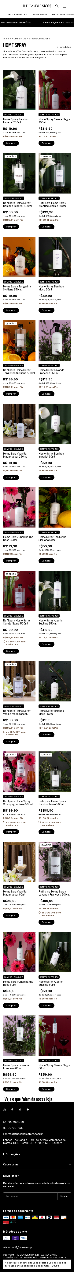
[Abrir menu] (9, 6)
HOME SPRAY (40, 14)
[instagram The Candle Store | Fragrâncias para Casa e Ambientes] (4, 1109)
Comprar (11, 651)
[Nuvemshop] (17, 1248)
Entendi (55, 1265)
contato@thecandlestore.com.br (23, 1133)
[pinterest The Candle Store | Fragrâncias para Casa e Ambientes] (27, 1109)
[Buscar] (57, 6)
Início (6, 38)
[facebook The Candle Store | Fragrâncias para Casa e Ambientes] (12, 1109)
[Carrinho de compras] (64, 6)
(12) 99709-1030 (13, 1127)
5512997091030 (13, 1121)
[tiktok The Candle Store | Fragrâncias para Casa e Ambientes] (20, 1109)
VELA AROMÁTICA (18, 14)
